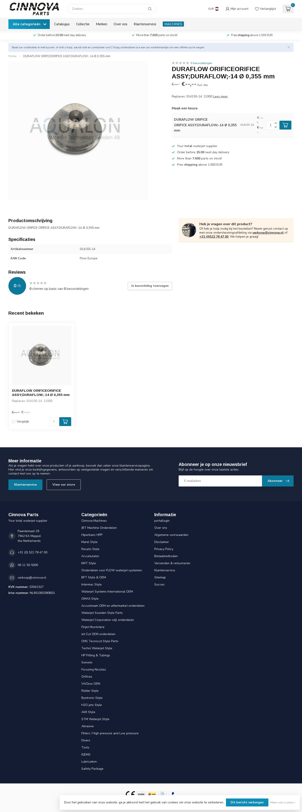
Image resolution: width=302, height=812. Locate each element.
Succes (159, 584)
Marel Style (89, 542)
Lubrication (89, 762)
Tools (85, 747)
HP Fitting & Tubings (95, 655)
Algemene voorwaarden (171, 535)
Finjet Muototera (92, 627)
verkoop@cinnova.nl (268, 233)
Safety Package (92, 769)
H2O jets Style (91, 705)
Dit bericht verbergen (247, 802)
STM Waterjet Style (95, 719)
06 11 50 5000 (28, 565)
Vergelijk (23, 421)
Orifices (86, 676)
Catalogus (62, 24)
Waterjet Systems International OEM (107, 591)
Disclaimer (161, 542)
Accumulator (90, 556)
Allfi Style (88, 712)
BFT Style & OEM (93, 577)
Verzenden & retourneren (172, 563)
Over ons (120, 24)
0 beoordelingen (201, 63)
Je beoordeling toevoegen (150, 286)
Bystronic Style (92, 698)
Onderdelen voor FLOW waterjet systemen (111, 570)
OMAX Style (90, 599)
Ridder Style (90, 691)
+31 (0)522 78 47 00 (213, 236)
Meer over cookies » (282, 802)
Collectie (83, 24)
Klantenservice (145, 24)
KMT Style (88, 563)
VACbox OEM (90, 684)
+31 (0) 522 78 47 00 (32, 552)
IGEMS (85, 754)
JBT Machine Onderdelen (99, 528)
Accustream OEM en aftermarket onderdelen (113, 606)
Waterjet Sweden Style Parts (102, 613)
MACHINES (173, 24)
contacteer (98, 47)
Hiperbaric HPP (91, 535)
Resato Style (90, 549)
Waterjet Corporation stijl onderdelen (107, 620)
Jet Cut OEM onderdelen (98, 634)
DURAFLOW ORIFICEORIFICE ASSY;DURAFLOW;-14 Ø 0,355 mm (66, 56)
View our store (63, 485)
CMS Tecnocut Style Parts (99, 641)
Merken (101, 24)
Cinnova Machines (94, 521)
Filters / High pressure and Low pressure (110, 733)
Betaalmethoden (166, 556)
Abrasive (87, 726)
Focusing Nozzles (93, 669)
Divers (85, 740)
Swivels (86, 662)
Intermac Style (91, 584)
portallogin (162, 521)
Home (12, 56)
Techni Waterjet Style (96, 648)
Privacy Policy (163, 549)
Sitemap (160, 577)
